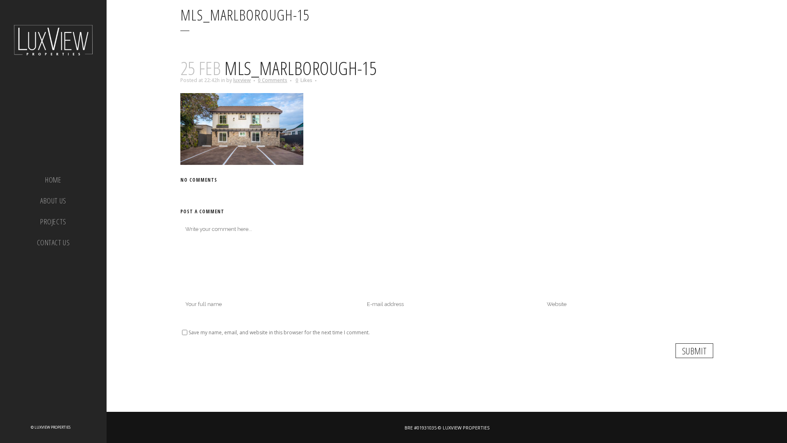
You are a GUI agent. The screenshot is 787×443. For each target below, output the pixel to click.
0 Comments (272, 80)
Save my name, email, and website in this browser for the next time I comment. (279, 332)
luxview (242, 80)
